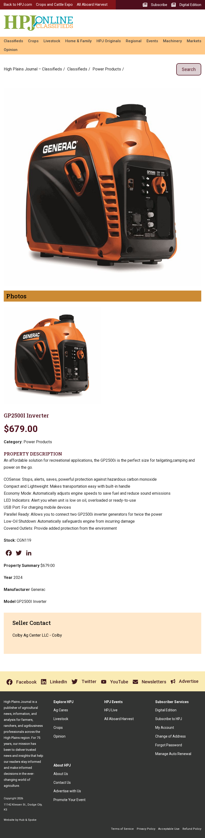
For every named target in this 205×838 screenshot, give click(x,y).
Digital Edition (165, 710)
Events (152, 41)
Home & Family (78, 41)
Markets (194, 41)
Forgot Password (168, 745)
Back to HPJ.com (18, 4)
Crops (33, 41)
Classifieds (13, 41)
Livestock (52, 41)
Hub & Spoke (27, 820)
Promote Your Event (70, 800)
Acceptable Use (169, 829)
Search (189, 69)
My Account (164, 728)
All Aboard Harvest (92, 4)
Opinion (11, 49)
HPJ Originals (108, 41)
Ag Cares (61, 710)
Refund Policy (191, 829)
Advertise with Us (67, 791)
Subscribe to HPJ (168, 719)
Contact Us (62, 783)
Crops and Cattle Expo (54, 4)
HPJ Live (111, 710)
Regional (134, 41)
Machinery (172, 41)
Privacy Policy (146, 829)
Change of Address (170, 736)
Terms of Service (122, 829)
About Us (61, 774)
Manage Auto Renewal (173, 754)
